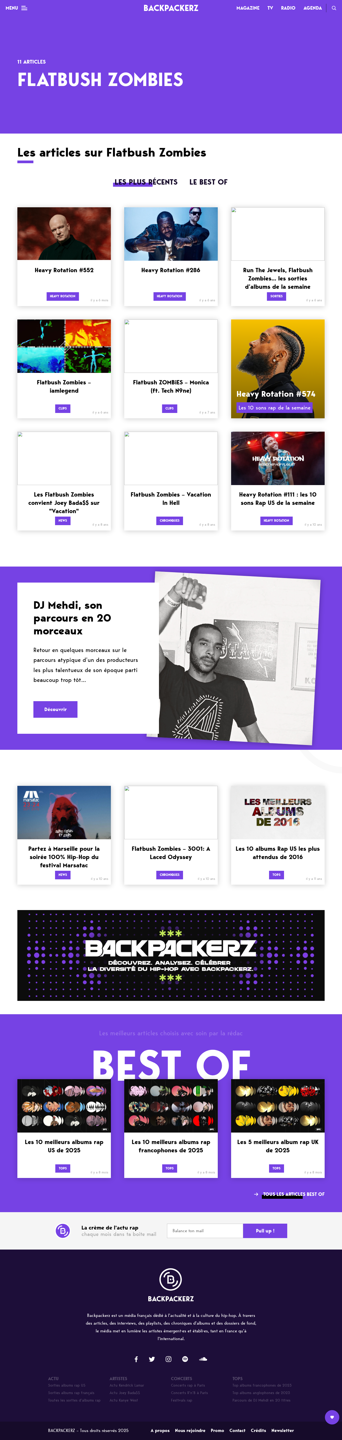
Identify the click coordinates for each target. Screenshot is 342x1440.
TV (270, 8)
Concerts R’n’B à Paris (189, 1392)
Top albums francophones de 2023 (262, 1385)
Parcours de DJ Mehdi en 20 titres (261, 1400)
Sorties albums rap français (71, 1392)
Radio (288, 8)
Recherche (334, 8)
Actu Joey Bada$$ (125, 1392)
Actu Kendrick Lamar (127, 1385)
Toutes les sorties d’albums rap (74, 1400)
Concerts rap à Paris (188, 1385)
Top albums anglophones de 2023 (261, 1392)
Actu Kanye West (124, 1400)
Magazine (247, 8)
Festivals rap (181, 1400)
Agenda (313, 8)
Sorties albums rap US (67, 1385)
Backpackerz (171, 8)
